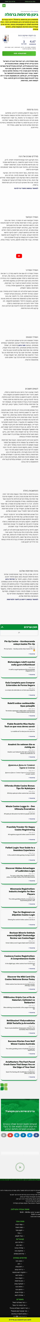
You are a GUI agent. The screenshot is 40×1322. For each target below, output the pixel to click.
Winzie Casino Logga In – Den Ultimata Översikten (20, 807)
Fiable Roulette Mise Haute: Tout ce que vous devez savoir (19, 725)
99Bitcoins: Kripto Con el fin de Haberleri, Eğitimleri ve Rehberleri (19, 1000)
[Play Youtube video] (19, 256)
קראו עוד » (32, 654)
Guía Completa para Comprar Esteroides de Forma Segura (20, 684)
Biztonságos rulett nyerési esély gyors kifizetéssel (21, 663)
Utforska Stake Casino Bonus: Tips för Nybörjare (19, 787)
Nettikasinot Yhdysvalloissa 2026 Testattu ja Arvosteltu (21, 1022)
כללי (32, 11)
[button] (3, 5)
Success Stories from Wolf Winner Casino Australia (21, 1042)
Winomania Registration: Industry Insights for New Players (22, 891)
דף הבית (36, 11)
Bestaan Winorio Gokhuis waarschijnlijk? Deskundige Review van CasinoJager (21, 935)
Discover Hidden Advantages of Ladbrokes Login (20, 869)
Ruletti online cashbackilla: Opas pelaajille (21, 704)
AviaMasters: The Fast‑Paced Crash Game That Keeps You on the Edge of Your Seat (19, 1064)
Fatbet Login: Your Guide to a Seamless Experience (20, 849)
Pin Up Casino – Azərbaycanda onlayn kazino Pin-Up (19, 642)
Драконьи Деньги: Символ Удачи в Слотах (21, 766)
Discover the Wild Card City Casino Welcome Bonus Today (20, 978)
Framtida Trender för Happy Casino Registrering (21, 828)
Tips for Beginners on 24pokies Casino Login (23, 913)
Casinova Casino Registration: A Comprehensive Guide (19, 957)
